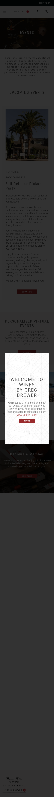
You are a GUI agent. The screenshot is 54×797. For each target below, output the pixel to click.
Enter (27, 421)
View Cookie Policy (27, 414)
